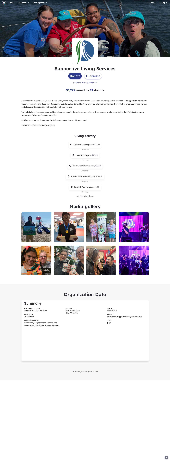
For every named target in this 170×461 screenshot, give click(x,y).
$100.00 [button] (96, 144)
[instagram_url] (110, 323)
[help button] (166, 457)
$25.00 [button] (95, 155)
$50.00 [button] (96, 187)
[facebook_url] (107, 323)
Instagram (50, 125)
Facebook (37, 125)
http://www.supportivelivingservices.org (124, 316)
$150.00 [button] (97, 166)
